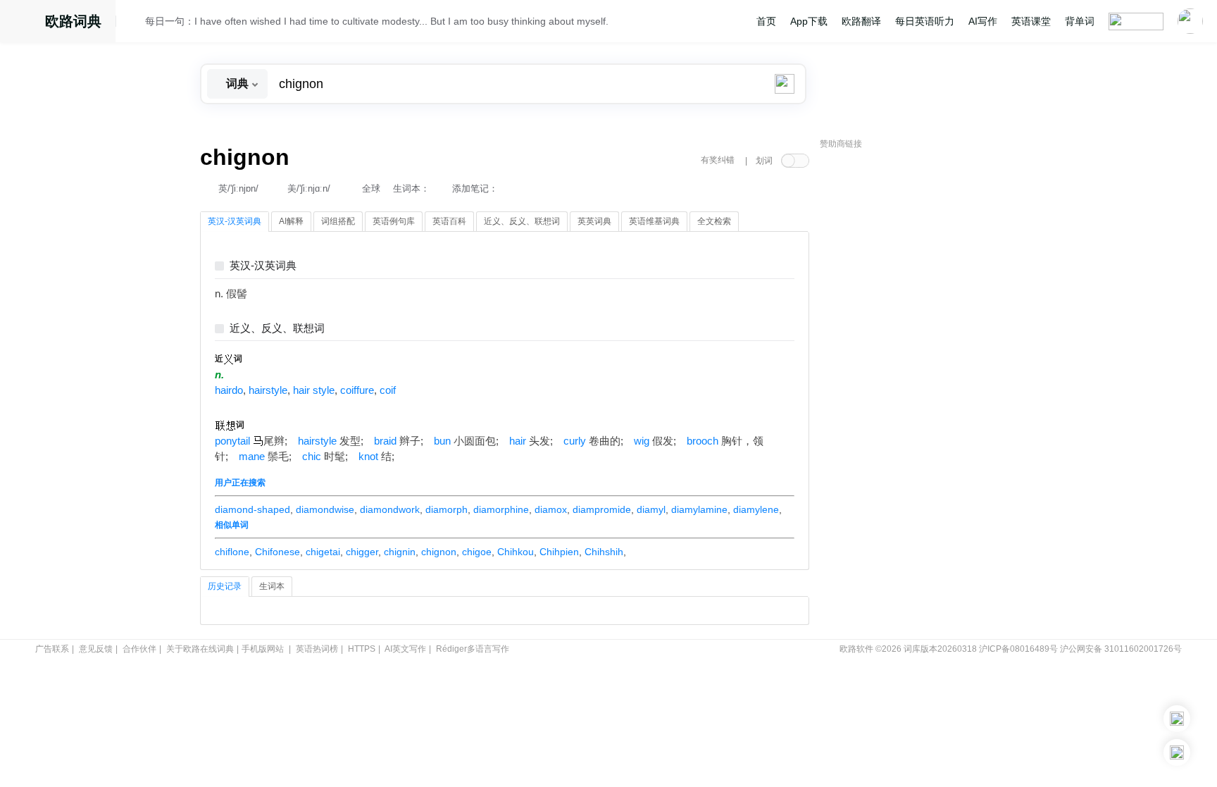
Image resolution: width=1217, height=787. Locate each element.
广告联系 (52, 649)
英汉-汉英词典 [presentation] (234, 221)
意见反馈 (96, 649)
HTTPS (361, 649)
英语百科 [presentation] (449, 221)
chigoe (477, 551)
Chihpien (559, 551)
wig (641, 441)
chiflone (232, 551)
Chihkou (515, 551)
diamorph (446, 509)
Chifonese (277, 551)
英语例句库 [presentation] (394, 221)
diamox (551, 509)
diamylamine (699, 509)
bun (442, 441)
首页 (766, 21)
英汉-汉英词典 (263, 266)
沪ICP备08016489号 (1018, 649)
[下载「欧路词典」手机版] (1176, 718)
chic (311, 456)
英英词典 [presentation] (594, 221)
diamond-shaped (252, 509)
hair (517, 441)
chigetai (323, 551)
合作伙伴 (139, 649)
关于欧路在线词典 (200, 649)
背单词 (1079, 21)
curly (574, 441)
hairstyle (268, 390)
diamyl (651, 509)
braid (385, 441)
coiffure (357, 390)
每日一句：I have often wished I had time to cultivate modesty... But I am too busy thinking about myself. (376, 21)
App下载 (809, 21)
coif (388, 390)
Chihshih (604, 551)
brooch (702, 441)
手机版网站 (263, 649)
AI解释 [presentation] (291, 221)
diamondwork (390, 509)
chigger (362, 551)
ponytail (232, 441)
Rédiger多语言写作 (472, 649)
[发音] (134, 23)
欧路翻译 (861, 21)
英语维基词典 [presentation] (654, 221)
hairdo (229, 390)
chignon (438, 551)
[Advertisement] (925, 370)
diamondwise (325, 509)
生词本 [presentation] (272, 586)
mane (252, 456)
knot (368, 456)
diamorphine (501, 509)
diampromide (602, 509)
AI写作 (982, 21)
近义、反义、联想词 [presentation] (522, 221)
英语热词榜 (317, 649)
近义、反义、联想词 (277, 328)
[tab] (234, 222)
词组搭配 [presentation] (338, 221)
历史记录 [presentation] (225, 586)
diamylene (756, 509)
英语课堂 (1031, 21)
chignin (400, 551)
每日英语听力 (924, 21)
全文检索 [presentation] (714, 221)
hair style (314, 390)
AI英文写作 (405, 649)
